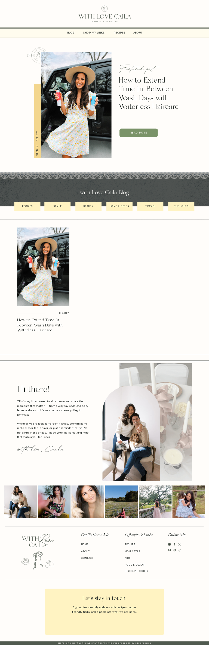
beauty (37, 136)
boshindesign (143, 643)
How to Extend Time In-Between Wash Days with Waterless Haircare (40, 325)
